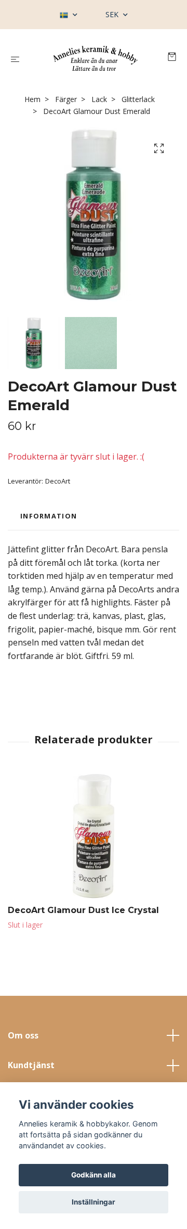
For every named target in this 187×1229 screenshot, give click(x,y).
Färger (66, 99)
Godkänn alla (93, 1175)
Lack (99, 99)
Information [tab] (48, 516)
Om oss (23, 1035)
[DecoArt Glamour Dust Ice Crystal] (93, 836)
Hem (32, 99)
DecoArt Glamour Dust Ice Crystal (83, 910)
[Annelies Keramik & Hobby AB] (96, 58)
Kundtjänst (31, 1065)
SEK (113, 14)
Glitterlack (138, 99)
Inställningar (93, 1202)
